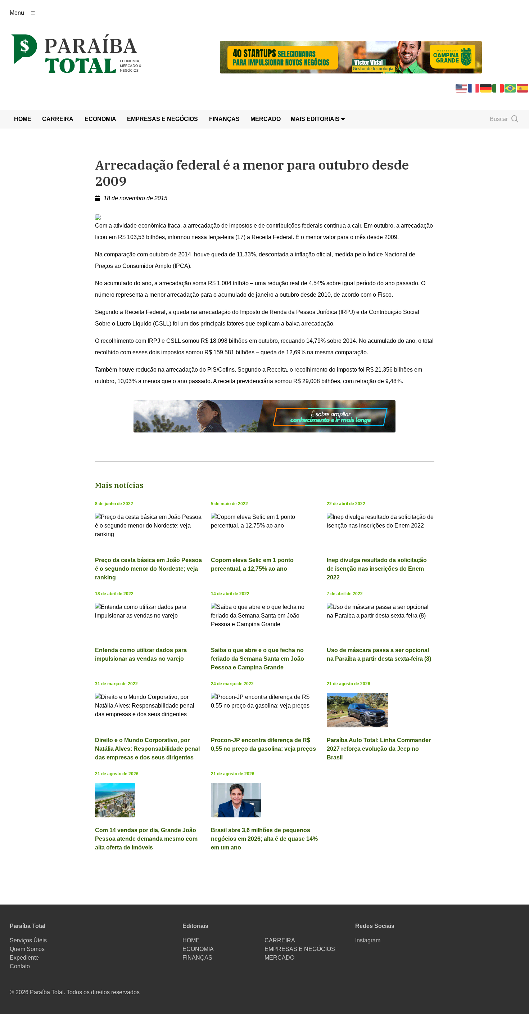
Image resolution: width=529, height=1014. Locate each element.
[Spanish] (523, 88)
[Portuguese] (511, 88)
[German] (486, 88)
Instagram (367, 940)
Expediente (24, 958)
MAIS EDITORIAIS (316, 119)
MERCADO (265, 119)
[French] (474, 88)
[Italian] (498, 88)
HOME (22, 119)
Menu (17, 13)
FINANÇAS (224, 119)
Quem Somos (27, 949)
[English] (462, 88)
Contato (20, 966)
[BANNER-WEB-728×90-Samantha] (264, 416)
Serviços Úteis (28, 940)
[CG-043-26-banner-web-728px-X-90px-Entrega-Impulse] (351, 57)
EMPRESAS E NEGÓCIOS (162, 119)
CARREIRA (57, 119)
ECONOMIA (100, 119)
